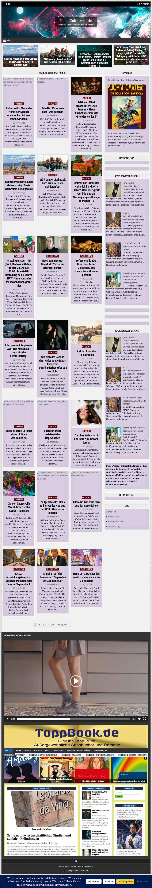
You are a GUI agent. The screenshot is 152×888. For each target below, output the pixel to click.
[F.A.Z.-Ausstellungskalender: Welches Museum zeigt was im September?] (113, 226)
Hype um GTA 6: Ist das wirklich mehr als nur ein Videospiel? (86, 577)
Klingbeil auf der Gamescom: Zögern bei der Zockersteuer (52, 577)
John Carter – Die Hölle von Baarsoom (126, 80)
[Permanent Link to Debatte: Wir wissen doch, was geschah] (52, 89)
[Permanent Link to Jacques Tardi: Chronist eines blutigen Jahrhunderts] (19, 412)
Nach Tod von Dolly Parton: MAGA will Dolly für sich (134, 246)
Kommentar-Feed (114, 521)
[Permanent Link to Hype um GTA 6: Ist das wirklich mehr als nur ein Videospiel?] (86, 557)
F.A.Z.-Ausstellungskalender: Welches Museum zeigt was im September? (19, 579)
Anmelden (111, 512)
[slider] (73, 719)
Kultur (20, 103)
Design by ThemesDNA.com (76, 871)
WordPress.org (113, 526)
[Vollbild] (144, 718)
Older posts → (63, 625)
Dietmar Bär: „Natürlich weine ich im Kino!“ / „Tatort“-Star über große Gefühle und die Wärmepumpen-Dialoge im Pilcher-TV (94, 60)
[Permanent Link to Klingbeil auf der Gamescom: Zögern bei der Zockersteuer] (52, 557)
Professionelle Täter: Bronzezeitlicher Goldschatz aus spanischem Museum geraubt (86, 268)
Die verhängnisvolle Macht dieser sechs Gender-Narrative (19, 507)
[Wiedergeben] (7, 718)
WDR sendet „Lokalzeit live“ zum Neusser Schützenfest (57, 61)
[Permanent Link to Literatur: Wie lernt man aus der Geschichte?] (86, 483)
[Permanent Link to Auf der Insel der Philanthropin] (86, 332)
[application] (76, 681)
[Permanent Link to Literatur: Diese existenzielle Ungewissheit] (52, 412)
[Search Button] (76, 861)
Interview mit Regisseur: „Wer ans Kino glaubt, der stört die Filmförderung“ (19, 350)
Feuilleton (54, 256)
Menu (8, 4)
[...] (122, 146)
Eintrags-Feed (112, 517)
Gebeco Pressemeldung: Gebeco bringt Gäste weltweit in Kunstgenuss (20, 61)
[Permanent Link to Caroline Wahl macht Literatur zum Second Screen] (86, 414)
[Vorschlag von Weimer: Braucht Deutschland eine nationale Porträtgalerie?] (113, 287)
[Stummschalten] (139, 718)
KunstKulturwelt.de (76, 20)
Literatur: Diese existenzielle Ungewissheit (52, 434)
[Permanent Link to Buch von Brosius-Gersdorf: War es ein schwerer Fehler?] (52, 244)
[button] (76, 681)
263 (52, 625)
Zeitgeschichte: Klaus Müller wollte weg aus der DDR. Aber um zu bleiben (52, 507)
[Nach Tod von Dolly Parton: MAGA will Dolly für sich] (113, 257)
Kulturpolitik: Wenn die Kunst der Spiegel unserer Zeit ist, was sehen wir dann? (19, 113)
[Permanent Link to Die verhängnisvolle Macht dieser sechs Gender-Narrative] (19, 483)
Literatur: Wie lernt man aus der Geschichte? (86, 503)
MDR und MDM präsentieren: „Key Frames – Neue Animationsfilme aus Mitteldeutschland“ (86, 109)
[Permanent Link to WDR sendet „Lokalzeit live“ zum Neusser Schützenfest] (52, 163)
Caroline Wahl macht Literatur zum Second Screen (86, 439)
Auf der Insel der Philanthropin (86, 353)
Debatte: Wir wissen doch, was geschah (52, 110)
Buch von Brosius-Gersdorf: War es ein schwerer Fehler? (52, 264)
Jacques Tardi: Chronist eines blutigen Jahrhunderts (19, 434)
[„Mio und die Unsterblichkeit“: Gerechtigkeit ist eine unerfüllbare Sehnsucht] (113, 196)
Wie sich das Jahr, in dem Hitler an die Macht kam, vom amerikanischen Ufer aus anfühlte (53, 364)
